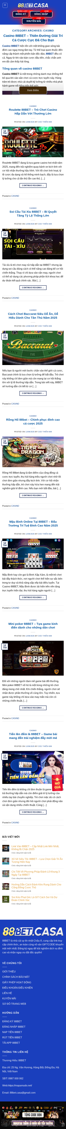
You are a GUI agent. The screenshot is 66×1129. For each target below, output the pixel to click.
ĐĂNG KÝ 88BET (12, 1021)
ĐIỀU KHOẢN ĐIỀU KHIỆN (17, 987)
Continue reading (33, 185)
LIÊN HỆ (7, 993)
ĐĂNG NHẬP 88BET (13, 1026)
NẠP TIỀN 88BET (12, 1032)
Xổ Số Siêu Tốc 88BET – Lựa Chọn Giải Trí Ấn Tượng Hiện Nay (37, 860)
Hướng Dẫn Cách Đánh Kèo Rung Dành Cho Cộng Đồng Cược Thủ (36, 886)
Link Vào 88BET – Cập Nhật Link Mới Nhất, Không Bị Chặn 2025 (35, 848)
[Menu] (5, 5)
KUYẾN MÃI (9, 998)
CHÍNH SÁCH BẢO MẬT (16, 977)
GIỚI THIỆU (9, 971)
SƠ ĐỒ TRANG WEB (14, 1004)
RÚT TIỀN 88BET (12, 1037)
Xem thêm (33, 90)
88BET (6, 940)
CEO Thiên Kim (45, 122)
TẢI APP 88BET (11, 1043)
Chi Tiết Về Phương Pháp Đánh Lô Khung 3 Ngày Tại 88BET (36, 873)
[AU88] (33, 1114)
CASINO (33, 106)
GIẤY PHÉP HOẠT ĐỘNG (16, 982)
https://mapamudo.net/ (20, 1085)
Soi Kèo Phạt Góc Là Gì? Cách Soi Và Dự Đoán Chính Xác (34, 898)
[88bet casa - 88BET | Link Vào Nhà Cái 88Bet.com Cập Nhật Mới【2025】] (33, 5)
